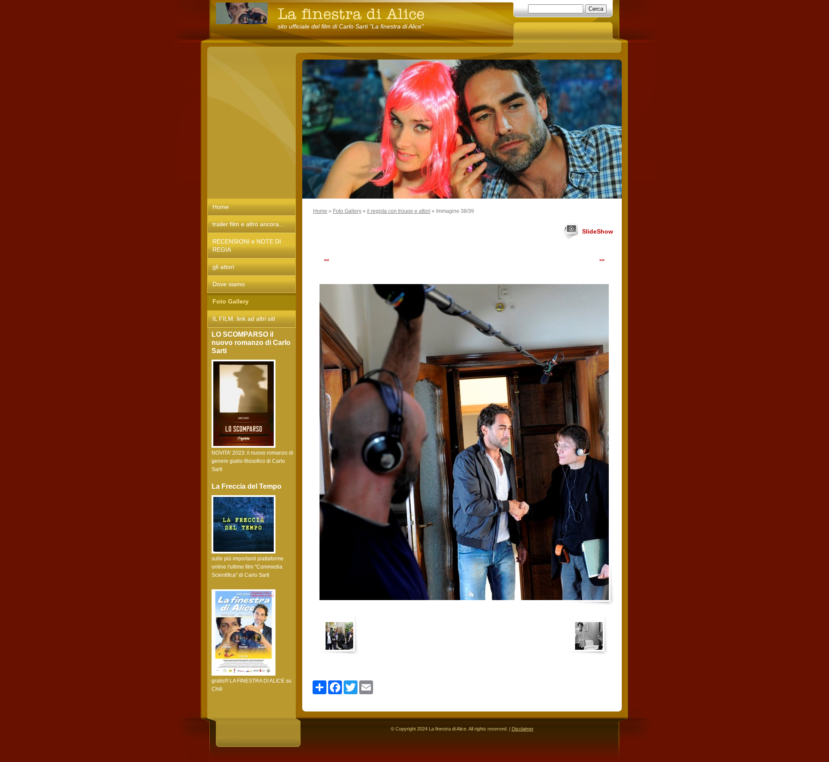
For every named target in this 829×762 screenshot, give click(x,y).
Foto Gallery (347, 211)
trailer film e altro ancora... (248, 224)
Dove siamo (228, 284)
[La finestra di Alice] (242, 13)
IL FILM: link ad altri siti (243, 318)
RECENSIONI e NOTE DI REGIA (246, 245)
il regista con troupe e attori (398, 211)
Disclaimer (523, 728)
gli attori (223, 266)
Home (320, 211)
